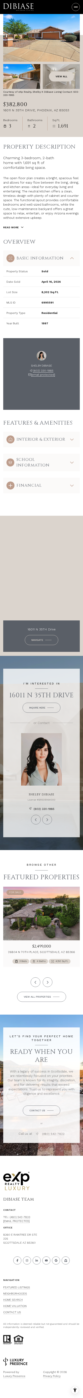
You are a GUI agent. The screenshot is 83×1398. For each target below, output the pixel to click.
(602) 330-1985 (43, 370)
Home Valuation (15, 1306)
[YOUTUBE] (46, 1260)
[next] (47, 982)
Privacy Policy (52, 1376)
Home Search (13, 1299)
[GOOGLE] (56, 1260)
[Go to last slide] (36, 392)
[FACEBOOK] (17, 1260)
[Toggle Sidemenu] (76, 7)
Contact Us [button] (12, 1312)
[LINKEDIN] (37, 1260)
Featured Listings (16, 1287)
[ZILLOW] (66, 1260)
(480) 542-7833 (53, 1133)
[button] (41, 1111)
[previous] (35, 982)
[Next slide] (47, 392)
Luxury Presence (14, 1376)
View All (61, 76)
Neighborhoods (15, 1293)
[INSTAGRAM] (27, 1260)
